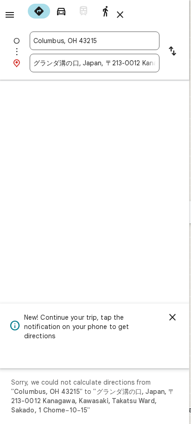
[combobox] (94, 41)
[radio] (39, 11)
